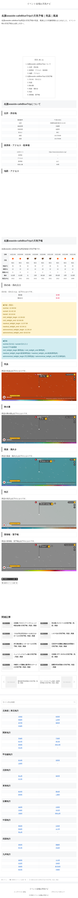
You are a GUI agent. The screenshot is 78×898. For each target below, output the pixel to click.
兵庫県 (58, 807)
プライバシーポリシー (58, 892)
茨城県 (20, 738)
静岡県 (20, 794)
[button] (74, 702)
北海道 (20, 716)
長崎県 (20, 866)
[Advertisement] (39, 40)
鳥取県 (20, 826)
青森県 (20, 720)
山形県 (58, 720)
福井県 (58, 776)
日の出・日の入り (35, 79)
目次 (36, 60)
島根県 (20, 829)
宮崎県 (58, 863)
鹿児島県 (57, 866)
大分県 (58, 860)
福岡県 (20, 860)
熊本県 (20, 869)
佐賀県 (20, 863)
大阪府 (20, 813)
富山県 (20, 776)
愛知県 (58, 791)
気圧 (30, 92)
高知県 (58, 848)
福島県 (58, 723)
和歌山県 (57, 813)
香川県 (20, 848)
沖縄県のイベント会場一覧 (10, 579)
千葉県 (58, 738)
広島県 (58, 826)
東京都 (58, 741)
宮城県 (20, 726)
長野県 (58, 760)
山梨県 (20, 763)
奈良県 (58, 810)
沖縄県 (58, 869)
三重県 (58, 794)
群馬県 (20, 744)
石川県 (20, 779)
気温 (30, 82)
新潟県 (20, 760)
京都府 (20, 810)
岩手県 (20, 723)
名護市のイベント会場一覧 (10, 583)
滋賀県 (20, 807)
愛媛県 (58, 844)
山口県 (58, 829)
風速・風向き (33, 88)
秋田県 (58, 716)
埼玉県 (20, 748)
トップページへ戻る (20, 892)
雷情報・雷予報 (34, 95)
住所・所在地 (33, 67)
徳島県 (20, 844)
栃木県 (20, 741)
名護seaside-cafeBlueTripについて (39, 64)
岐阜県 (20, 791)
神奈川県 (57, 744)
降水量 (31, 85)
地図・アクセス (34, 73)
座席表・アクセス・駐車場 (38, 70)
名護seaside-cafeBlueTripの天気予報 (39, 76)
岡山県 (20, 832)
